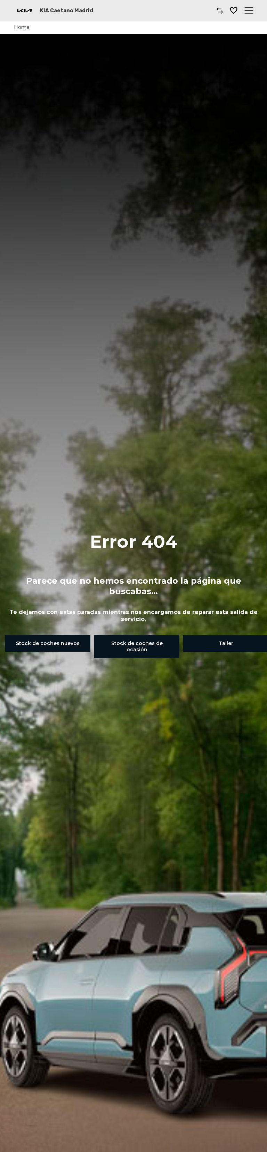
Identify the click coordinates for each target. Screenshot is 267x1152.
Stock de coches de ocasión (137, 646)
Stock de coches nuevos (48, 643)
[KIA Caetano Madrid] (24, 10)
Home (22, 27)
